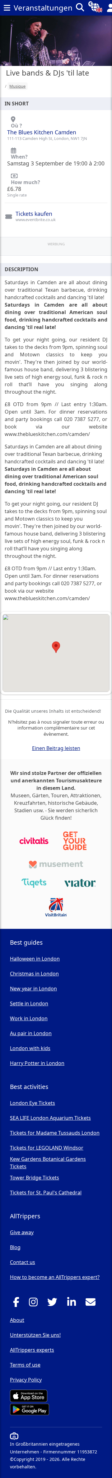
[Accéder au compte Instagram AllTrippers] (35, 1303)
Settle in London (29, 1003)
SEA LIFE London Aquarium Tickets (50, 1117)
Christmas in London (34, 973)
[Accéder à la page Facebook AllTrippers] (18, 1303)
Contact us (22, 1262)
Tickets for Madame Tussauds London (55, 1132)
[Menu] (7, 8)
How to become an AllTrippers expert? (55, 1277)
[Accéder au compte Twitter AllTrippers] (54, 1303)
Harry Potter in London (37, 1063)
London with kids (30, 1048)
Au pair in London (31, 1033)
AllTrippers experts (32, 1349)
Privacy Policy (26, 1379)
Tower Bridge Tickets (34, 1177)
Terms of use (25, 1364)
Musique (17, 86)
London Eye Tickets (32, 1103)
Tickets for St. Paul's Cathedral (46, 1192)
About (17, 1320)
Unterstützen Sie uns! (35, 1335)
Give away (22, 1232)
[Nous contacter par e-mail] (92, 1303)
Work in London (29, 1018)
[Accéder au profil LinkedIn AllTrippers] (73, 1303)
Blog (15, 1247)
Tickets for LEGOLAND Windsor (46, 1147)
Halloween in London (35, 958)
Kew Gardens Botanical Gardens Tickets (48, 1163)
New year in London (33, 988)
